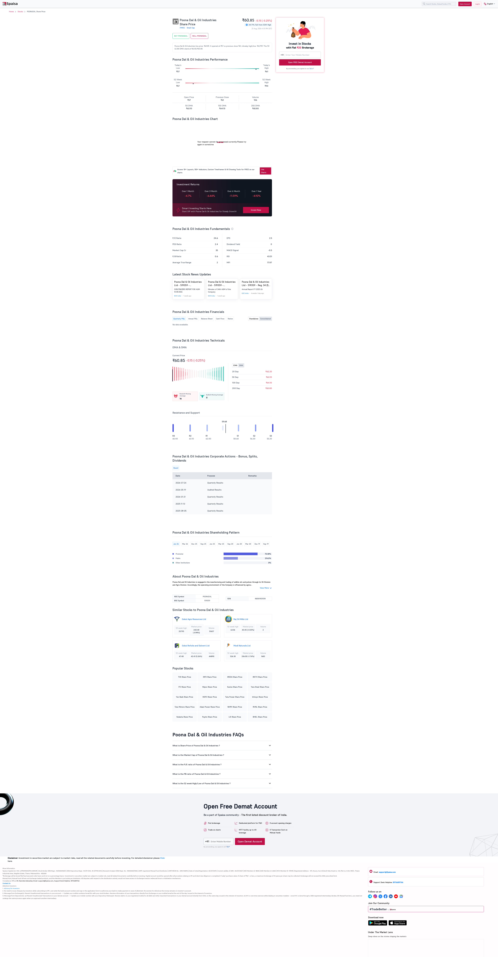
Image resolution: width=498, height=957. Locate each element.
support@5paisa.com (387, 872)
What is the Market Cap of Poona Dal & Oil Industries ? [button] (198, 755)
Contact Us (7, 883)
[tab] (222, 745)
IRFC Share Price (209, 677)
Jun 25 (212, 544)
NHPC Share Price (234, 707)
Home (11, 11)
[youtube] (396, 896)
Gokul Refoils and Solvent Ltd (195, 645)
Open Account (465, 4)
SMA (241, 365)
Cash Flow (220, 319)
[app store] (398, 923)
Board (175, 468)
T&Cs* (311, 68)
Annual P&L (193, 319)
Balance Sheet (207, 319)
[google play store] (377, 923)
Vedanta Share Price (184, 717)
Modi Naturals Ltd (242, 645)
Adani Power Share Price (210, 707)
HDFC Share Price (209, 697)
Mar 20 (248, 544)
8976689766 (398, 882)
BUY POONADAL (181, 36)
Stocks (20, 11)
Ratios (230, 319)
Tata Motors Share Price (185, 707)
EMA (235, 365)
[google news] (401, 896)
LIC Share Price (235, 717)
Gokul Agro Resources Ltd (194, 619)
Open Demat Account (250, 841)
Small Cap (191, 28)
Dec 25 (194, 544)
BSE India (177, 296)
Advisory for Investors (12, 888)
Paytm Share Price (209, 717)
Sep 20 (230, 544)
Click (162, 858)
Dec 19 (257, 544)
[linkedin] (391, 896)
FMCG (182, 28)
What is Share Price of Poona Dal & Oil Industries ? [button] (196, 745)
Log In (477, 4)
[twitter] (380, 896)
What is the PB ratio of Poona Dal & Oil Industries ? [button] (196, 774)
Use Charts (263, 170)
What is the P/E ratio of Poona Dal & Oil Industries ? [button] (197, 764)
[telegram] (370, 896)
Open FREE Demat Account (300, 62)
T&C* (228, 847)
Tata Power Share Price (234, 697)
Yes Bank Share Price (184, 697)
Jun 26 (176, 544)
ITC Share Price (184, 687)
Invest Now (256, 210)
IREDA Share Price (234, 677)
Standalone (253, 319)
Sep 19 (266, 544)
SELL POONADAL (199, 36)
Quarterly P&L (179, 319)
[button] (488, 4)
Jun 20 (239, 544)
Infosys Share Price (260, 697)
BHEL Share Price (260, 717)
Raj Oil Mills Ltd (241, 619)
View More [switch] (264, 588)
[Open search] (424, 4)
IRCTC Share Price (260, 677)
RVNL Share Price (260, 707)
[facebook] (386, 896)
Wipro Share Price (209, 687)
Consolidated (265, 319)
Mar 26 (185, 544)
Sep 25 (203, 544)
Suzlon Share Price (234, 687)
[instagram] (375, 896)
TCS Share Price (184, 677)
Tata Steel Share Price (260, 687)
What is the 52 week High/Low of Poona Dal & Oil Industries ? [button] (201, 783)
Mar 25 (221, 544)
